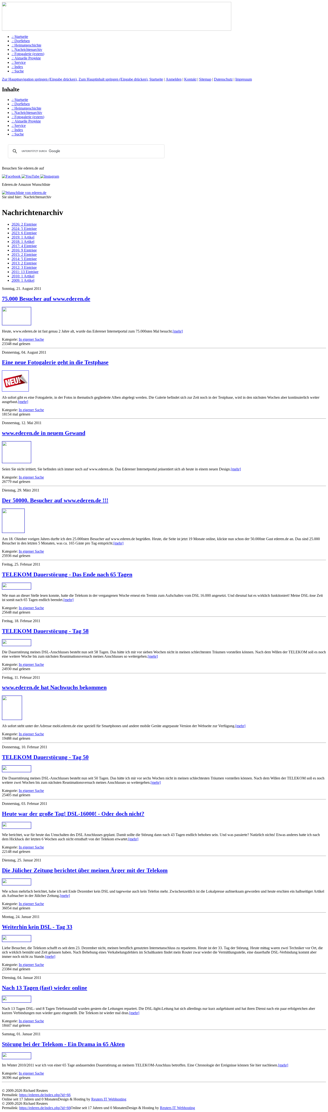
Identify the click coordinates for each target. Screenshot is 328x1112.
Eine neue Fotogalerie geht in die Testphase (55, 362)
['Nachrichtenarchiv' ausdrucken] (4, 202)
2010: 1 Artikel (23, 276)
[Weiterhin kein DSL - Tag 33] (16, 940)
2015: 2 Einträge (24, 254)
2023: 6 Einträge (24, 233)
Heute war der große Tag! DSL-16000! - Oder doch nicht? (73, 814)
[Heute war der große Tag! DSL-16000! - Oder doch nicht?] (16, 827)
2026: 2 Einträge (24, 224)
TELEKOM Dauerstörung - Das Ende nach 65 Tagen (67, 574)
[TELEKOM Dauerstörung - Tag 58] (16, 645)
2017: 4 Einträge (24, 246)
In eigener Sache (31, 339)
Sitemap (205, 79)
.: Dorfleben (21, 41)
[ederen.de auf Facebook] (11, 176)
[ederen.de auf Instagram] (49, 176)
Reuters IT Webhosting (108, 1099)
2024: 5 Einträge (24, 229)
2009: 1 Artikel (23, 280)
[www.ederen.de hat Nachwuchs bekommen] (12, 718)
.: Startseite (20, 37)
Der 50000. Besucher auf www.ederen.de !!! (55, 500)
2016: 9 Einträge (24, 250)
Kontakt (190, 79)
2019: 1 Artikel (23, 237)
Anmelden (174, 79)
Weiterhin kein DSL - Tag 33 (37, 927)
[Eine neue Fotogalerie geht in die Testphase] (15, 390)
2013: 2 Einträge (24, 263)
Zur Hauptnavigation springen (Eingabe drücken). (40, 79)
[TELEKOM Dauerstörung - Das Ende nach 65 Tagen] (16, 588)
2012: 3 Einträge (24, 267)
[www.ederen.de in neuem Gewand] (16, 462)
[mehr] (178, 331)
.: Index (17, 67)
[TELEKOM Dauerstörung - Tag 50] (16, 771)
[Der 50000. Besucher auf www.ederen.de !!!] (13, 531)
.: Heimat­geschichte (26, 45)
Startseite (156, 79)
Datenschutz (223, 79)
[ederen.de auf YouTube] (30, 176)
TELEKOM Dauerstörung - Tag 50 (45, 757)
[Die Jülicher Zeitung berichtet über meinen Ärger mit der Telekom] (16, 884)
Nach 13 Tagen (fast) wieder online (44, 988)
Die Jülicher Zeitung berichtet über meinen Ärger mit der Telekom (85, 870)
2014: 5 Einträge (24, 259)
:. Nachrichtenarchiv (27, 49)
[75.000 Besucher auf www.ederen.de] (16, 324)
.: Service (19, 62)
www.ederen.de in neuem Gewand (43, 433)
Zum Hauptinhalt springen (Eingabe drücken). (113, 79)
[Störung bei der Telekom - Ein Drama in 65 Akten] (16, 1058)
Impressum (243, 79)
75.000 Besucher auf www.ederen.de (46, 299)
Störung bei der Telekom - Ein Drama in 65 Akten (63, 1044)
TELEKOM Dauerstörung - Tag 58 (45, 631)
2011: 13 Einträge (25, 272)
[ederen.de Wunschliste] (24, 193)
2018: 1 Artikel (23, 242)
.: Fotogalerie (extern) (28, 54)
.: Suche (18, 71)
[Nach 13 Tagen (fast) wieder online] (16, 1001)
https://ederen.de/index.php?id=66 (45, 1095)
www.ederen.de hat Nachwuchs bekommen (54, 687)
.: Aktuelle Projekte (26, 58)
